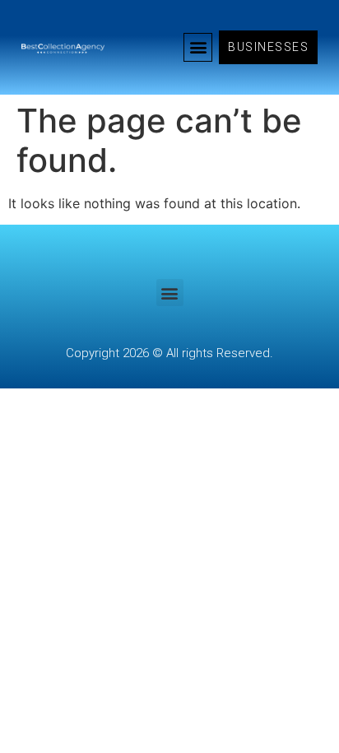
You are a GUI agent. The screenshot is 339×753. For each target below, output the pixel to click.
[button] (197, 47)
